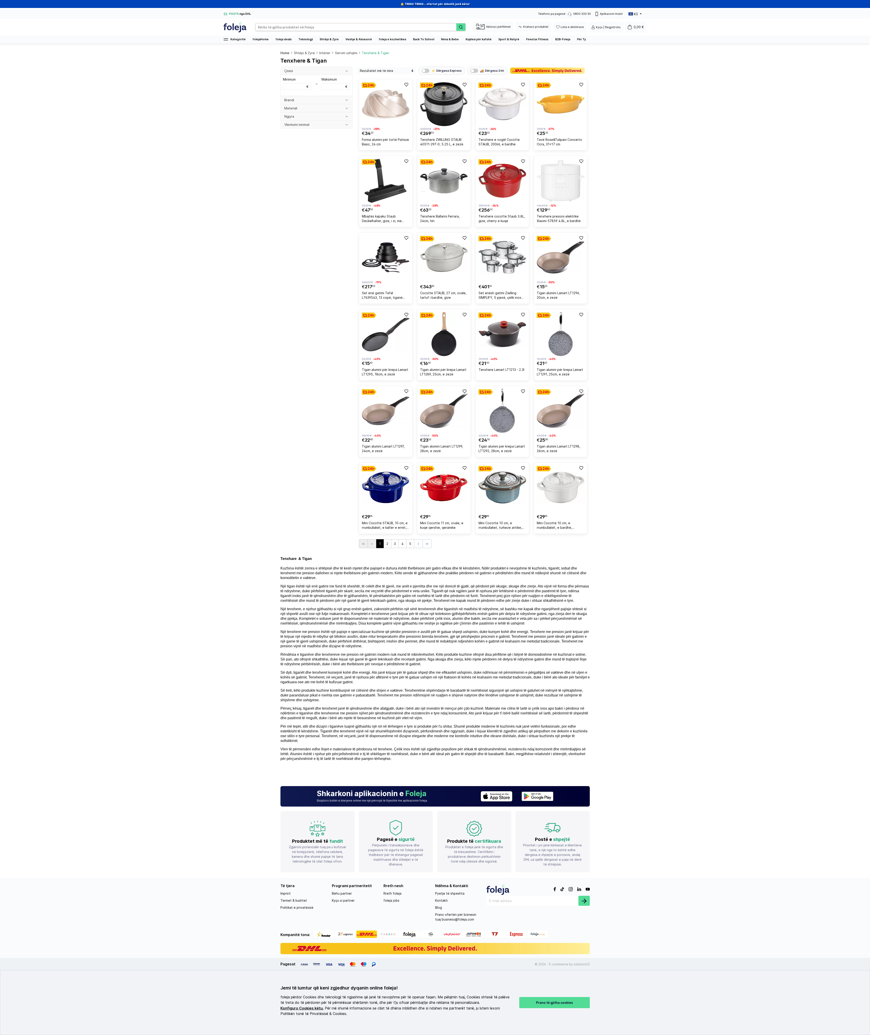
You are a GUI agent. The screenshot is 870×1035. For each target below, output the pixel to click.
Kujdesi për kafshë (479, 39)
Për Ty (581, 39)
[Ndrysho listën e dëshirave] (406, 84)
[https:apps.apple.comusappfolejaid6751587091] (496, 796)
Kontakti (441, 900)
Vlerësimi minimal (296, 125)
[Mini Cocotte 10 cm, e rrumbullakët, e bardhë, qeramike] (560, 487)
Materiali (290, 108)
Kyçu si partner (343, 900)
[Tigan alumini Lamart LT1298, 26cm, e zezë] (560, 411)
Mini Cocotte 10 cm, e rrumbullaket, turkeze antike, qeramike (500, 526)
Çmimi (288, 71)
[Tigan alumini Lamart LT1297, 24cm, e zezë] (385, 411)
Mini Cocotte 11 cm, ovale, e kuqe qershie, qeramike (441, 525)
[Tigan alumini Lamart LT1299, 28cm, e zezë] (444, 411)
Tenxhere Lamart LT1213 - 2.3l (501, 370)
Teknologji (305, 39)
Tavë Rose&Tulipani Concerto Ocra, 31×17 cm (559, 142)
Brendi (289, 100)
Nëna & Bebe (450, 39)
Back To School (423, 39)
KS (636, 14)
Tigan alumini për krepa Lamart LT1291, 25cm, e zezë (560, 372)
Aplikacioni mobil (611, 13)
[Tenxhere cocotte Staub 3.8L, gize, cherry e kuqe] (502, 181)
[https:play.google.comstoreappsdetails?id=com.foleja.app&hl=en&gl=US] (537, 796)
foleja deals (283, 39)
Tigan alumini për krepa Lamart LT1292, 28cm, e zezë (502, 448)
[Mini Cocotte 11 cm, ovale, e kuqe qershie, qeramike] (444, 487)
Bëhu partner (342, 893)
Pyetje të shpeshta (449, 893)
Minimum (296, 83)
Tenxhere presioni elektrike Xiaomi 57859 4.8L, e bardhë (559, 218)
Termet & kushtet (293, 900)
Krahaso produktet (535, 26)
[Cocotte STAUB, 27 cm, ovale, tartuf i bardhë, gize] (444, 257)
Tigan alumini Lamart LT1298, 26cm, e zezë (558, 448)
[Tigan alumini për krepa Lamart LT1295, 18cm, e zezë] (385, 334)
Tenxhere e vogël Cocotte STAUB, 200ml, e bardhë (499, 142)
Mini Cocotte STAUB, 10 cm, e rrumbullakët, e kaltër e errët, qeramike (385, 526)
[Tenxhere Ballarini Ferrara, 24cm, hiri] (444, 181)
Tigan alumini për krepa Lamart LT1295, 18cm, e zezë (385, 372)
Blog (438, 907)
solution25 (582, 964)
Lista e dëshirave (572, 27)
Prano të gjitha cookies (554, 1003)
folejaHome (260, 39)
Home (284, 53)
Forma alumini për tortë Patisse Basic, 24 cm (385, 142)
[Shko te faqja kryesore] (235, 27)
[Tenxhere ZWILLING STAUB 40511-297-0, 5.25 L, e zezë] (444, 104)
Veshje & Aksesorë (358, 39)
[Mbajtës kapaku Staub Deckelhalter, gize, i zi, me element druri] (385, 181)
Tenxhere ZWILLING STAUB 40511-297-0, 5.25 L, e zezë (441, 142)
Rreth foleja (392, 893)
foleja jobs (391, 900)
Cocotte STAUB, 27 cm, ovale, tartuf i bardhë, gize (443, 295)
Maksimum (334, 83)
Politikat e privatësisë (296, 907)
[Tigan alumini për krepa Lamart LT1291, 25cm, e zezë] (560, 334)
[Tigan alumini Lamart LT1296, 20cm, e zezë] (560, 257)
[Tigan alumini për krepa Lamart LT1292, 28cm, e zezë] (502, 411)
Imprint (285, 893)
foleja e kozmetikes (392, 39)
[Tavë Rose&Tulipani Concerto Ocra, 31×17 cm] (560, 104)
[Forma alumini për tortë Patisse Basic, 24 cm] (385, 104)
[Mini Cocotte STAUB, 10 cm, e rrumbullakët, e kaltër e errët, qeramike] (385, 487)
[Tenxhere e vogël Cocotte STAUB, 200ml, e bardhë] (502, 104)
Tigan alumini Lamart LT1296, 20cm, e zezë (558, 295)
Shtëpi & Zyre (329, 39)
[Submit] (584, 901)
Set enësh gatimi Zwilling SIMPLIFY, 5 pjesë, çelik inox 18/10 (500, 296)
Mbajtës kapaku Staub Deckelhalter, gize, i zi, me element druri (382, 219)
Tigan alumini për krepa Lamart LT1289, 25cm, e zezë (443, 372)
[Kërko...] (460, 27)
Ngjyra (289, 116)
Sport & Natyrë (508, 39)
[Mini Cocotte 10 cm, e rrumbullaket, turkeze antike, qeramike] (502, 487)
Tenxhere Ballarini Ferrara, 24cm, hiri (440, 218)
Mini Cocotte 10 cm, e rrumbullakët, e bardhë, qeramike (554, 526)
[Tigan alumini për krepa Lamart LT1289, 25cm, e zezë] (444, 334)
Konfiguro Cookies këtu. (302, 1008)
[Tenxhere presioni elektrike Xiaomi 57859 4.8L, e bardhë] (560, 181)
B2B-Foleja (562, 39)
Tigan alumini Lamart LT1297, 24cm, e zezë (383, 448)
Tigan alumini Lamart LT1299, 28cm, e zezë (441, 448)
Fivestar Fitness (537, 39)
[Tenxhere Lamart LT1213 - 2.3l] (502, 334)
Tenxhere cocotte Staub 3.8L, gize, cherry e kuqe (502, 218)
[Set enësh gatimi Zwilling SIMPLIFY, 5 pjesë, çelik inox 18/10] (502, 257)
